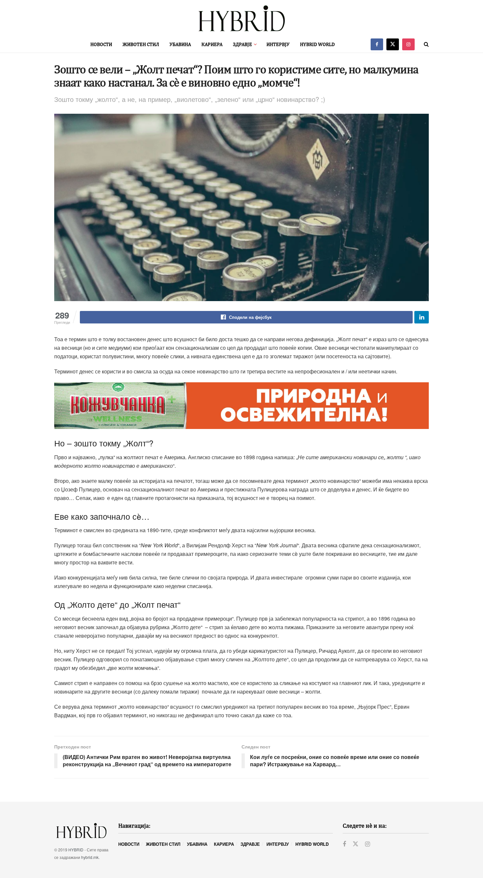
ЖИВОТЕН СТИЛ (141, 44)
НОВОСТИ (101, 44)
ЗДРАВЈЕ (242, 44)
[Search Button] (426, 44)
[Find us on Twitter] (392, 44)
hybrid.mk (90, 857)
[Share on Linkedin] (421, 317)
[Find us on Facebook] (377, 44)
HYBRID (75, 849)
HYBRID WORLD (317, 44)
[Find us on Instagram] (408, 44)
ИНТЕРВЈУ (277, 44)
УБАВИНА (180, 44)
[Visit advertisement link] (241, 405)
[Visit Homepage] (241, 18)
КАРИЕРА (211, 44)
